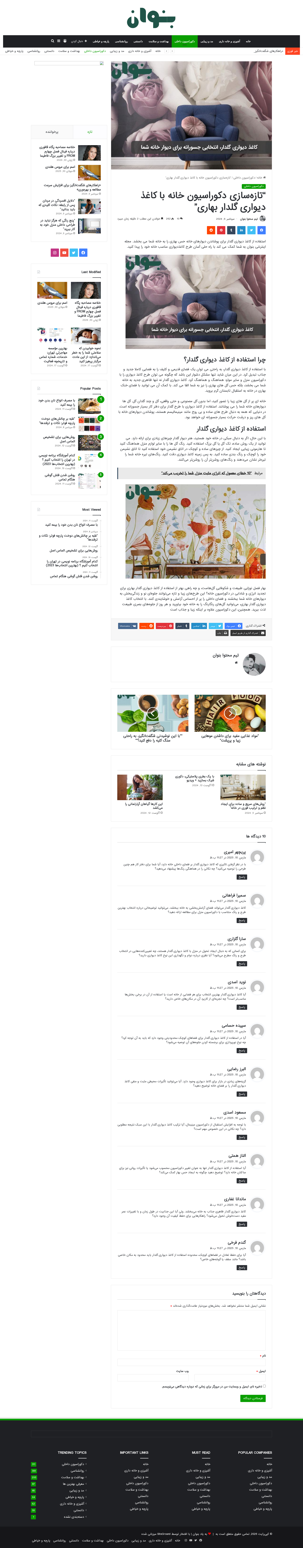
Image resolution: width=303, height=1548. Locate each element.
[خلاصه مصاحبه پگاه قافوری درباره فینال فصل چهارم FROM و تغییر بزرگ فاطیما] (89, 153)
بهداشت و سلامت (159, 41)
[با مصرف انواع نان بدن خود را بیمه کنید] (89, 406)
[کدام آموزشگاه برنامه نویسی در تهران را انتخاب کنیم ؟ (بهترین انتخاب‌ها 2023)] (89, 461)
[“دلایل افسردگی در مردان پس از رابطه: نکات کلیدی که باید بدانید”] (89, 206)
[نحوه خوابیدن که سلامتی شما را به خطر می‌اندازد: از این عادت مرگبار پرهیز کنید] (86, 336)
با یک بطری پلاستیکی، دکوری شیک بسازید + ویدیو (194, 778)
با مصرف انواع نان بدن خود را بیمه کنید (56, 402)
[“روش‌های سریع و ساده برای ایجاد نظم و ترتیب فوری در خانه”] (243, 787)
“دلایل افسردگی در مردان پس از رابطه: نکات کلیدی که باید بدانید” (57, 205)
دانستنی (138, 41)
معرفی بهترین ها (73, 1484)
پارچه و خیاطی (101, 41)
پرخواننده (52, 131)
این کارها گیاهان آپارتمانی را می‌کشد (144, 806)
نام (263, 1355)
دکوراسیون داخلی (185, 41)
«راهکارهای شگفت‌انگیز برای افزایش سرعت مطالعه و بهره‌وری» (245, 51)
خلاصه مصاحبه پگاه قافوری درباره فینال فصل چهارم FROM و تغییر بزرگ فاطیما (57, 151)
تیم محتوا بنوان (249, 219)
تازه (90, 131)
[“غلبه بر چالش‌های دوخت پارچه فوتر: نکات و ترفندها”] (89, 424)
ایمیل (261, 1371)
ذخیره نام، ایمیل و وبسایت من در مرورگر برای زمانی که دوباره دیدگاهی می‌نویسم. (212, 1386)
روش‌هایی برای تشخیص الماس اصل (59, 439)
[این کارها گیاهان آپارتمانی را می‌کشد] (140, 787)
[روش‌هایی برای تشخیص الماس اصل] (89, 443)
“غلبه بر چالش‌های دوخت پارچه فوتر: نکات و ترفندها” (57, 421)
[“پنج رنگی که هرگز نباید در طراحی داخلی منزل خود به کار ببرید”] (89, 226)
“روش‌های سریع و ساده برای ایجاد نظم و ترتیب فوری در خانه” (243, 806)
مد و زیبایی (207, 41)
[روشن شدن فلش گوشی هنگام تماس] (89, 481)
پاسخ (242, 877)
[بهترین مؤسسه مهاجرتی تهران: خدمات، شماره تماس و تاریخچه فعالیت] (52, 336)
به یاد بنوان (200, 1534)
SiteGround (163, 1534)
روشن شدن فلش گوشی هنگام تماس (60, 477)
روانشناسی (121, 41)
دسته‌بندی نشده (74, 1517)
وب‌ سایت (182, 1371)
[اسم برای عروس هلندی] (89, 172)
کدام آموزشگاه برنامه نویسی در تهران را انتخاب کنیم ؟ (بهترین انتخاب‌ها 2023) (57, 460)
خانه (248, 41)
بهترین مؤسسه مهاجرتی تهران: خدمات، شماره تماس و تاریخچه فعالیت (53, 355)
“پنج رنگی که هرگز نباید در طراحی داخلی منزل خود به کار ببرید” (57, 225)
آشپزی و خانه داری (229, 41)
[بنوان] (151, 17)
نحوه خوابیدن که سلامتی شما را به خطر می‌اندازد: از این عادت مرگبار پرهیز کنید (86, 355)
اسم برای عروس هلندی (60, 167)
